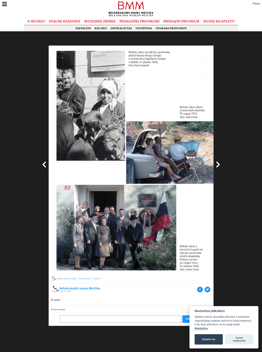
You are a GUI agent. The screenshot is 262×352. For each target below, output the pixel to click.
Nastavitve (201, 328)
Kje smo (101, 28)
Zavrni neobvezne (239, 339)
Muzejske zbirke (100, 21)
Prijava (256, 3)
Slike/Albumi (84, 278)
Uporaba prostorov (171, 28)
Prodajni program (181, 21)
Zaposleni (83, 28)
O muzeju (36, 21)
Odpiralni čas (121, 28)
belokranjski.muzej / (67, 278)
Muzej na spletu (219, 21)
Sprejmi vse (208, 339)
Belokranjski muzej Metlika (80, 288)
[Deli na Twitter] (207, 289)
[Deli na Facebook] (200, 289)
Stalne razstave (64, 21)
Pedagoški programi (139, 21)
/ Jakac (96, 278)
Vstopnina (143, 28)
